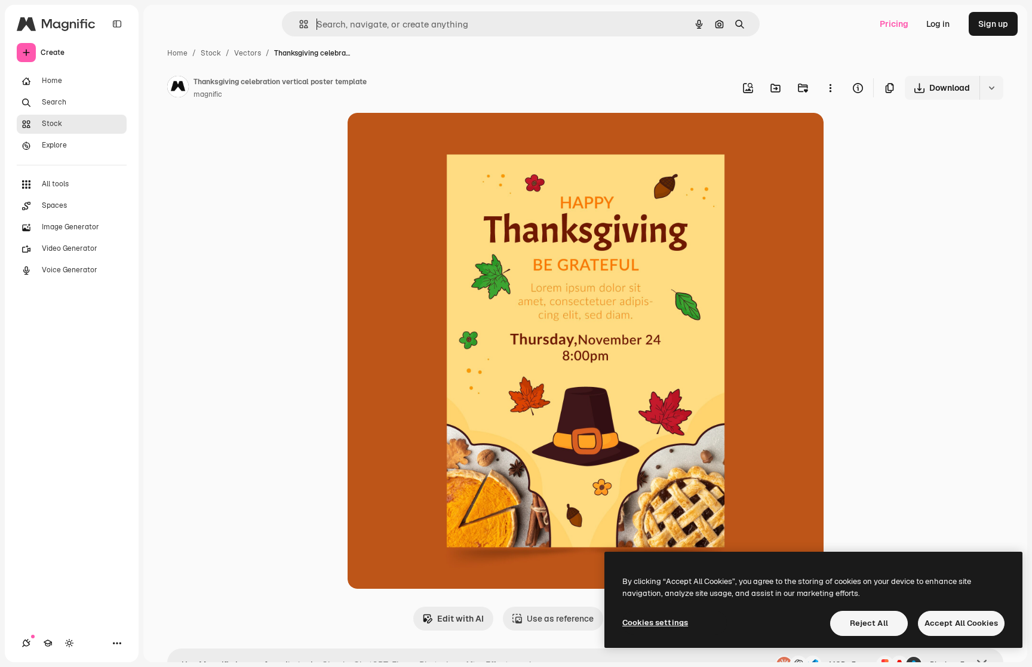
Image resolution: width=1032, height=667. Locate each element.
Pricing (894, 24)
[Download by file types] (991, 88)
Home (177, 53)
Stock (211, 53)
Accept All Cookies (961, 623)
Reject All (869, 623)
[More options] (830, 88)
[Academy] (47, 643)
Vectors (247, 53)
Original (424, 136)
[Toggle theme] (69, 643)
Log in (938, 24)
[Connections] (26, 643)
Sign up (993, 24)
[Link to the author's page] (178, 88)
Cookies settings (655, 622)
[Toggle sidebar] (117, 23)
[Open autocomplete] (298, 24)
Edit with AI (460, 618)
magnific (208, 94)
